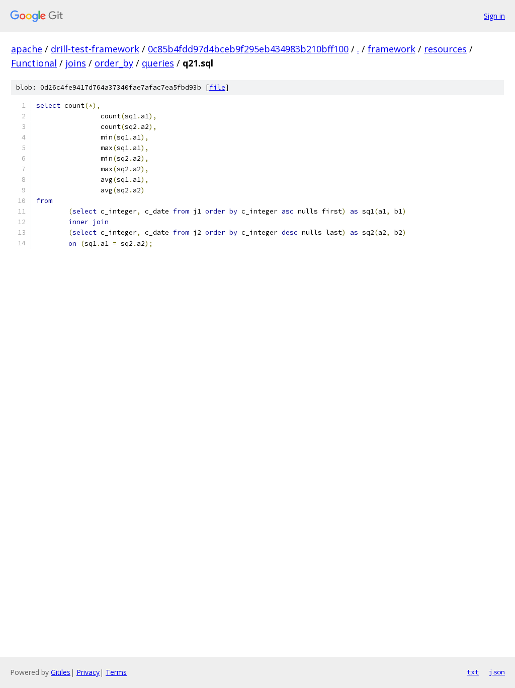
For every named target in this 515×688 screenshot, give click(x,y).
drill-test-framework (95, 49)
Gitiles (60, 672)
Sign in (494, 16)
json (497, 671)
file (217, 87)
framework (391, 49)
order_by (114, 63)
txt (473, 671)
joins (75, 63)
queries (158, 63)
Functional (34, 63)
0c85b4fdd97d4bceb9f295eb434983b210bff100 (248, 49)
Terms (116, 672)
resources (445, 49)
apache (26, 49)
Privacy (88, 672)
